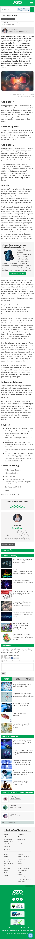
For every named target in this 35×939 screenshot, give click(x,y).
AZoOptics (7, 844)
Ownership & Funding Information (24, 880)
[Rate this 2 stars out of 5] (14, 506)
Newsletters (21, 859)
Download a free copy (17, 274)
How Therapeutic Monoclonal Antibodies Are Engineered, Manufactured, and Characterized (23, 695)
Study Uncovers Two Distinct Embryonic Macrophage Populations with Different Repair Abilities (23, 636)
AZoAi (19, 841)
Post (3, 673)
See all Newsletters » (8, 822)
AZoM (6, 834)
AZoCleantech (8, 841)
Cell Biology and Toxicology (14, 487)
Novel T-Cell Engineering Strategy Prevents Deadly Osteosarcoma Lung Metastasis (23, 752)
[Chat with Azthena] (30, 935)
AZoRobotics (8, 839)
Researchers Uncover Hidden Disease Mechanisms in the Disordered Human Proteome (22, 762)
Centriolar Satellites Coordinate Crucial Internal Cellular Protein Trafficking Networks (22, 561)
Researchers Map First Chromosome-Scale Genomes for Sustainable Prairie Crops (23, 772)
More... (7, 491)
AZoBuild (7, 846)
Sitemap (20, 874)
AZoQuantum (21, 839)
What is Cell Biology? (12, 473)
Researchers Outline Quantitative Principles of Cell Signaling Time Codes (23, 614)
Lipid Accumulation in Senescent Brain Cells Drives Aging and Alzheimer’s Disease (23, 593)
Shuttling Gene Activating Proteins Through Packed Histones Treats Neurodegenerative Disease (21, 626)
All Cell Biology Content (12, 470)
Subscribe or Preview (15, 798)
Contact (20, 861)
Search (20, 863)
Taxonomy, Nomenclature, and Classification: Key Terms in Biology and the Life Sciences (18, 481)
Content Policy (22, 877)
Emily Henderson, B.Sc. (22, 31)
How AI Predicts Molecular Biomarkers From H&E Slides (21, 704)
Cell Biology (13, 797)
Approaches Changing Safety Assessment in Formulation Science (22, 725)
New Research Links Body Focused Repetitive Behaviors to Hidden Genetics (22, 783)
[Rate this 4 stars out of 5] (20, 506)
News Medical (22, 844)
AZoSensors (21, 837)
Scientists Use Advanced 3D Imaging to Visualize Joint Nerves (23, 581)
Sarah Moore (17, 528)
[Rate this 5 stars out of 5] (23, 506)
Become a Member (23, 857)
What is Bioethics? (11, 476)
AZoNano (7, 837)
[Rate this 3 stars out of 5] (17, 506)
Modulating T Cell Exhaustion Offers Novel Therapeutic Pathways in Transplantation (22, 603)
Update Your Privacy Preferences (18, 933)
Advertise (20, 866)
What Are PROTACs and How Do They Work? (22, 714)
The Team (20, 854)
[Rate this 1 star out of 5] (11, 506)
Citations (6, 550)
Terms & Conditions (23, 868)
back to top (29, 886)
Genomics (13, 814)
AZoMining (21, 834)
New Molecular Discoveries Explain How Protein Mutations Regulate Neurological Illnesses (22, 571)
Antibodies (13, 805)
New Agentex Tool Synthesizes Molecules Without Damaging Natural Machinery (22, 741)
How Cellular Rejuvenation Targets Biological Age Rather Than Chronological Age (22, 684)
